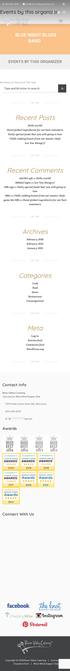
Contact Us (56, 660)
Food (35, 287)
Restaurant (35, 296)
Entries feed (35, 340)
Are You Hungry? (35, 143)
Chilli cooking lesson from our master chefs (35, 138)
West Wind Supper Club (27, 396)
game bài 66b (11, 200)
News (35, 292)
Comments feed (35, 344)
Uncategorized (35, 300)
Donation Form (21, 663)
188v (7, 195)
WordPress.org (35, 349)
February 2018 (35, 239)
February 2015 (35, 243)
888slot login (23, 182)
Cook (35, 283)
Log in (35, 336)
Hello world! (35, 125)
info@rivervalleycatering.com (40, 4)
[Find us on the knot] (49, 606)
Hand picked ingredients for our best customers (35, 129)
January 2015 (35, 248)
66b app (9, 187)
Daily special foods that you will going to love (35, 134)
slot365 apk (26, 178)
